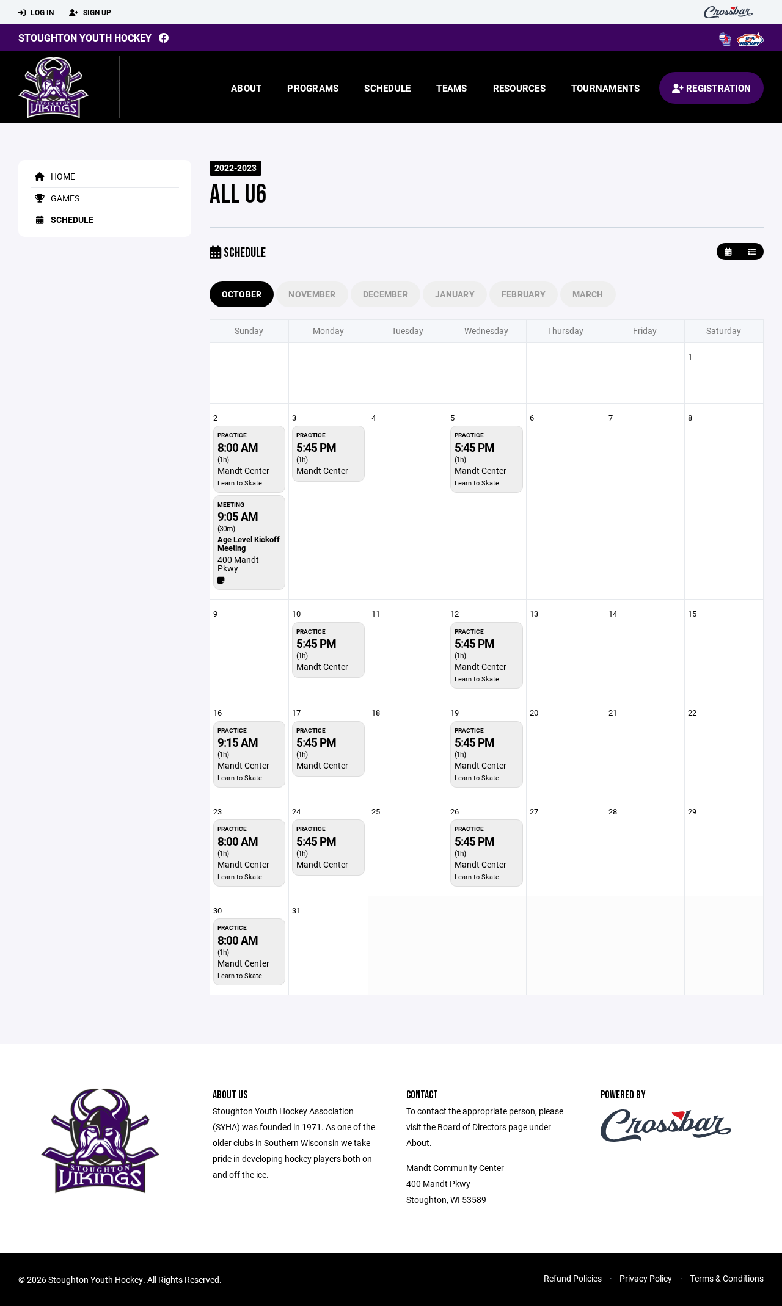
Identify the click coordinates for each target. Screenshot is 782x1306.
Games (64, 198)
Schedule (387, 88)
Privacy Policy (645, 1278)
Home (62, 176)
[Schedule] (752, 252)
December (385, 294)
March (587, 294)
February (524, 294)
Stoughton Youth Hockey (85, 37)
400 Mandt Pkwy (238, 564)
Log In (41, 12)
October (242, 294)
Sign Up (96, 12)
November (311, 294)
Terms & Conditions (727, 1278)
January (455, 294)
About (246, 88)
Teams (451, 88)
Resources (519, 88)
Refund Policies (573, 1278)
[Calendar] (728, 252)
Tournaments (605, 88)
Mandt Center (243, 470)
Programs (312, 88)
